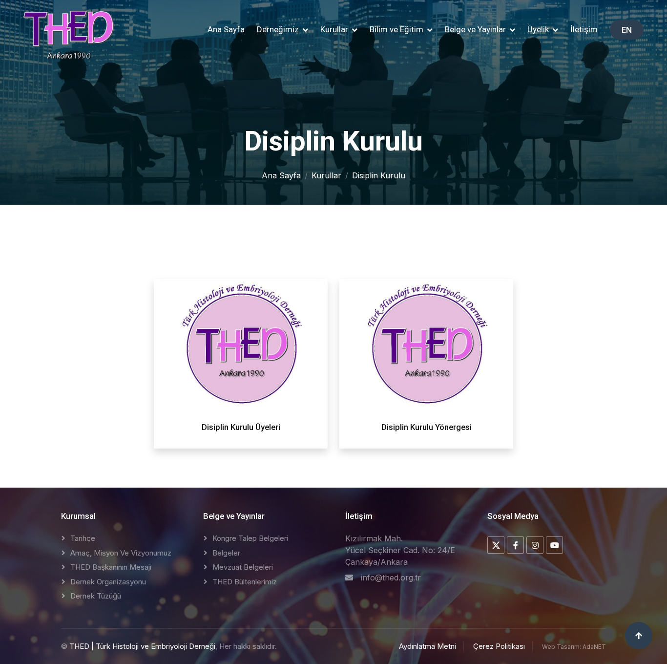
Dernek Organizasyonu (108, 581)
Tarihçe (82, 538)
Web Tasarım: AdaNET (574, 646)
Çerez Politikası (499, 646)
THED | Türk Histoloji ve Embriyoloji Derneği (142, 646)
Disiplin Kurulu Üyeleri (241, 427)
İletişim (584, 29)
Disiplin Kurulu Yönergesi (426, 427)
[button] (282, 29)
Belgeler (226, 552)
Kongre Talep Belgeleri (250, 538)
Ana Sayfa (226, 29)
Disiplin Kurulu (378, 175)
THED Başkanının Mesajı (110, 567)
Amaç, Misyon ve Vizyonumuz (120, 552)
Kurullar (326, 175)
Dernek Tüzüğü (95, 595)
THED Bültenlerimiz (244, 581)
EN (627, 30)
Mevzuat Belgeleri (242, 567)
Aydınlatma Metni (427, 646)
